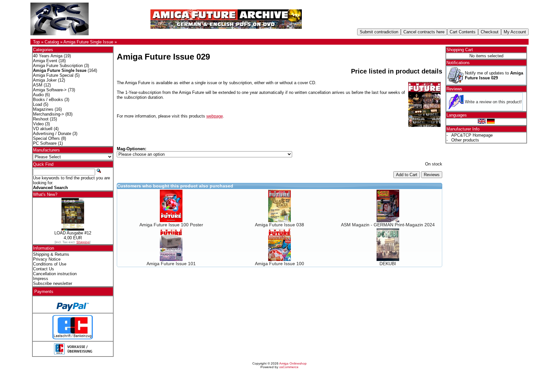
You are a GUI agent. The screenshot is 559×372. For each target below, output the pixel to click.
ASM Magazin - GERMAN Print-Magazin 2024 (388, 224)
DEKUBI (387, 263)
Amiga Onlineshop (293, 363)
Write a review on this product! (493, 101)
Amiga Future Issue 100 (279, 263)
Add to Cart (406, 174)
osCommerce (289, 367)
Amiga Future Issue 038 (279, 224)
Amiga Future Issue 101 (171, 263)
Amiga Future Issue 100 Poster (171, 224)
